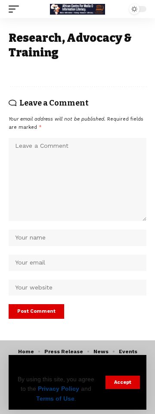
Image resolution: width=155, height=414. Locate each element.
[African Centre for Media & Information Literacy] (77, 9)
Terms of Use (55, 398)
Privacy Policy (58, 388)
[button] (122, 382)
